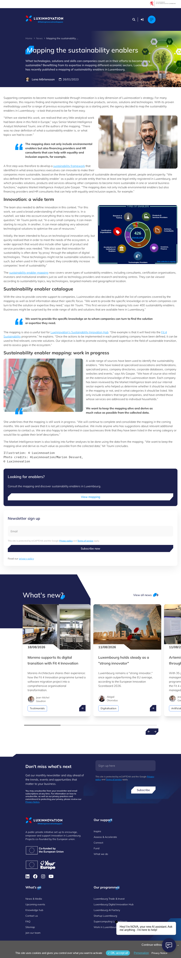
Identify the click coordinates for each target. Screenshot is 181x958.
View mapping (90, 497)
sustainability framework (69, 166)
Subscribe (143, 790)
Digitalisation (108, 708)
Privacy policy (66, 540)
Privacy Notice (32, 802)
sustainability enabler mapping (28, 272)
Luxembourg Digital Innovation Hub (113, 904)
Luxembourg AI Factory (107, 910)
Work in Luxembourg (105, 927)
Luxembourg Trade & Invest (109, 898)
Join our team (32, 932)
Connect (98, 842)
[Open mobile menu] (152, 19)
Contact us (31, 915)
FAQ (27, 921)
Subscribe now (90, 548)
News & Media (33, 898)
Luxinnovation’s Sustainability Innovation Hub (79, 332)
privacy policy (26, 558)
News (39, 38)
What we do (101, 854)
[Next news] (155, 731)
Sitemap (30, 927)
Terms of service (85, 540)
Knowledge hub (34, 910)
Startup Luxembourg (105, 915)
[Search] (134, 19)
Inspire (97, 831)
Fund (96, 848)
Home (28, 38)
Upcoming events (35, 904)
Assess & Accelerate (105, 837)
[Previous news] (149, 731)
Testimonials (37, 708)
